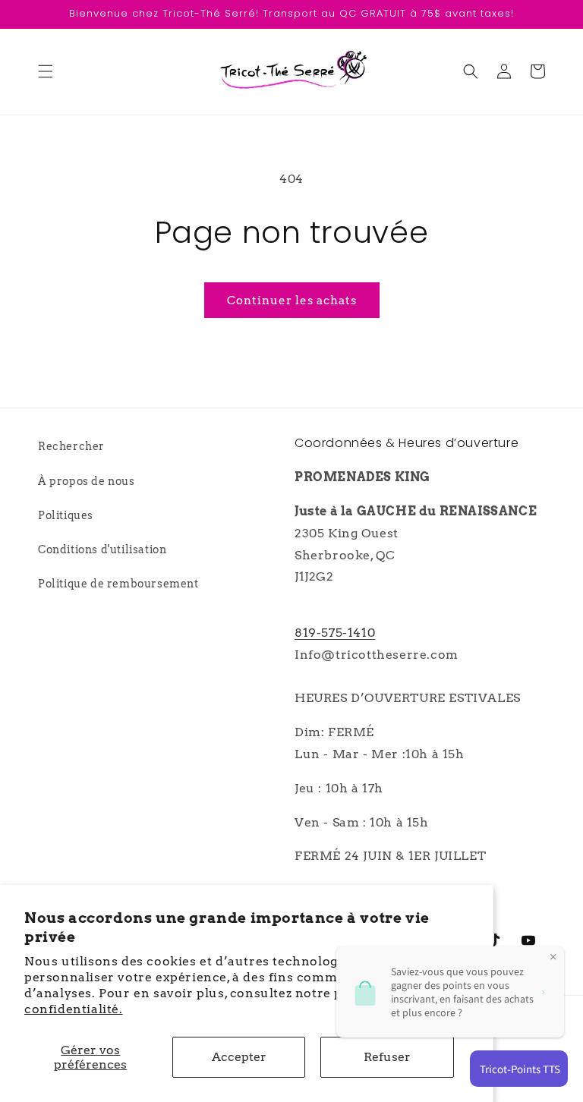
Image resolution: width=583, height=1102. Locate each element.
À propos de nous (86, 481)
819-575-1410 (335, 632)
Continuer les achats (292, 300)
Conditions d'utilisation (102, 549)
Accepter (239, 1057)
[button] (45, 71)
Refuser (387, 1057)
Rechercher (71, 446)
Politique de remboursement (118, 584)
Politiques (65, 515)
